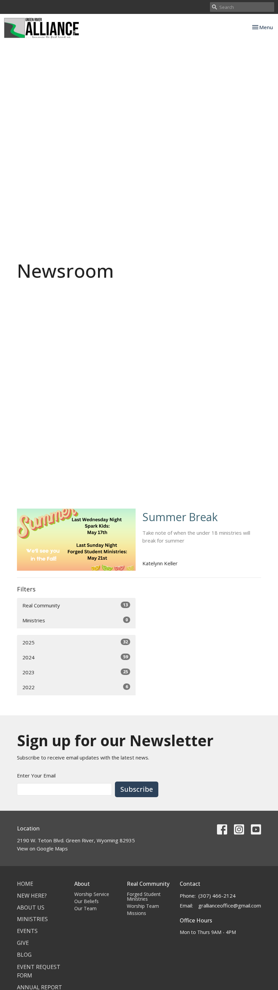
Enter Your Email (36, 775)
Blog (24, 954)
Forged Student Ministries (144, 896)
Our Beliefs (86, 901)
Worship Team (143, 906)
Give (23, 943)
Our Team (85, 908)
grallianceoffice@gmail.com (229, 905)
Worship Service (91, 894)
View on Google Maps (42, 848)
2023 (75, 672)
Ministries (75, 620)
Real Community (75, 605)
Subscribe (136, 789)
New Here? (32, 895)
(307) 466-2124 (217, 895)
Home (25, 883)
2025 (75, 642)
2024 (75, 657)
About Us (30, 907)
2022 (75, 687)
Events (27, 931)
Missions (136, 913)
